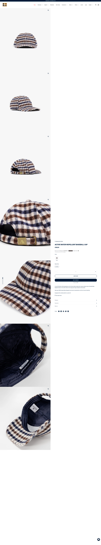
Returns (56, 306)
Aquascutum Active (59, 241)
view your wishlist (75, 282)
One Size (56, 266)
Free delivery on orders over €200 (50, 0)
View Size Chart (59, 295)
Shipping (56, 300)
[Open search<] (95, 4)
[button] (95, 271)
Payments (56, 303)
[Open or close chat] (98, 539)
